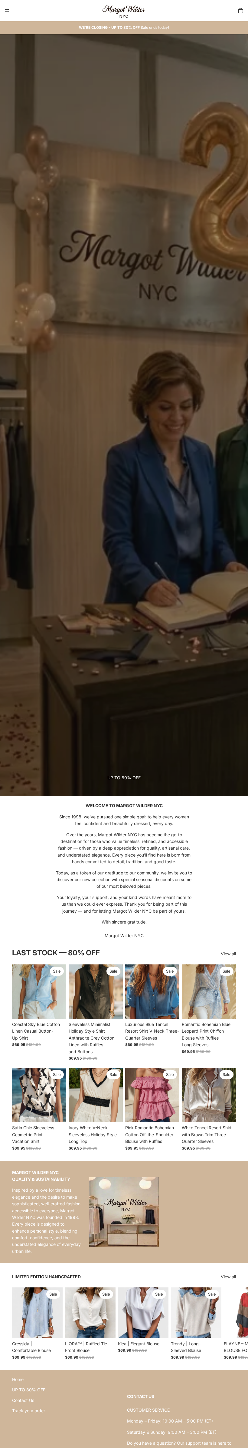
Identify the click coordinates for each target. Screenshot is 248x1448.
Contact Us (23, 1400)
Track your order (28, 1410)
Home (18, 1379)
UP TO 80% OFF (28, 1389)
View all (228, 953)
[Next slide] (229, 1323)
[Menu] (7, 11)
